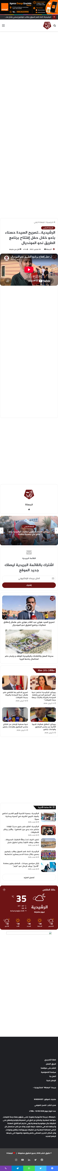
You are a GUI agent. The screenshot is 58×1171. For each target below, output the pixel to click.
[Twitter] (35, 1160)
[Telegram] (17, 1168)
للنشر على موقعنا (48, 1068)
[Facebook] (42, 1160)
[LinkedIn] (29, 1160)
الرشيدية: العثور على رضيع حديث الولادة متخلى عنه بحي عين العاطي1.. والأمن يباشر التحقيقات (21, 829)
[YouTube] (22, 1160)
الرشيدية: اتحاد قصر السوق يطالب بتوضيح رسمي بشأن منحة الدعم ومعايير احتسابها (22, 853)
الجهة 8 (10, 1153)
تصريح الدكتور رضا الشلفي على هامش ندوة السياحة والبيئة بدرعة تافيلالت (15, 695)
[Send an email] (45, 249)
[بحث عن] (54, 26)
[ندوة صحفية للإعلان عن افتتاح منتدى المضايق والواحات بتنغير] (15, 714)
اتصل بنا (52, 1076)
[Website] (29, 509)
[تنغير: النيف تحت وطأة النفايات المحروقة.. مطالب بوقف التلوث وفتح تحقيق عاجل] (48, 843)
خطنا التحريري (50, 1059)
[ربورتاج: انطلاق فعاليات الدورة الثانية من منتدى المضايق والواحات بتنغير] (43, 714)
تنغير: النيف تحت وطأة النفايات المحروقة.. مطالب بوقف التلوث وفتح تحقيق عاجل (22, 841)
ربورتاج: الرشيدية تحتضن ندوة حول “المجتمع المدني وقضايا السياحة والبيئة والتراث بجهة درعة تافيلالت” (44, 696)
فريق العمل (51, 1064)
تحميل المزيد (29, 877)
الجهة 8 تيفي (39, 222)
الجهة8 (49, 249)
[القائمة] (3, 26)
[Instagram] (16, 1160)
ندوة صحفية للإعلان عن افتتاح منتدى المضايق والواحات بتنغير (15, 725)
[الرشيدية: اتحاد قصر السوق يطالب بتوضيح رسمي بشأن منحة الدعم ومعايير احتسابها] (48, 855)
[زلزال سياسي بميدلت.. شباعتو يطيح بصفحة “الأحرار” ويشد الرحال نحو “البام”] (48, 867)
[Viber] (6, 1168)
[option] (29, 530)
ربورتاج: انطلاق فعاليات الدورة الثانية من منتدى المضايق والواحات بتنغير (44, 727)
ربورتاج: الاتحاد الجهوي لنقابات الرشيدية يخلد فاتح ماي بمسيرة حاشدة (29, 533)
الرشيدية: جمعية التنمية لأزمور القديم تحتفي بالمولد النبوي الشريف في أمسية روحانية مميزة (20, 816)
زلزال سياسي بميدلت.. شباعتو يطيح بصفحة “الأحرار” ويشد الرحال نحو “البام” (21, 865)
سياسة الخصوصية (48, 1072)
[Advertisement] (29, 62)
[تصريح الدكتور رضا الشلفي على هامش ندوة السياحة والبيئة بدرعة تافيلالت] (15, 683)
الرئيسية (50, 222)
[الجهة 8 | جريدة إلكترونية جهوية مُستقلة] (47, 25)
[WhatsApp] (29, 1168)
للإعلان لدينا (51, 1080)
